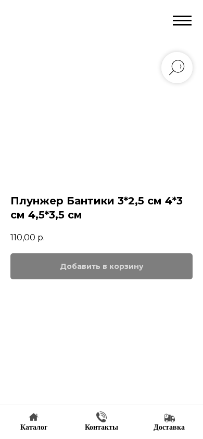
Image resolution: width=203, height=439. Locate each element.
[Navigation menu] (182, 21)
